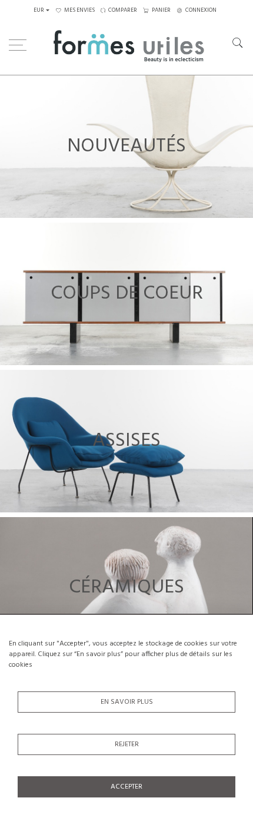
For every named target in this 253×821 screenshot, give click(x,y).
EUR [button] (39, 10)
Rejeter (127, 744)
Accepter (126, 787)
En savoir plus (127, 702)
